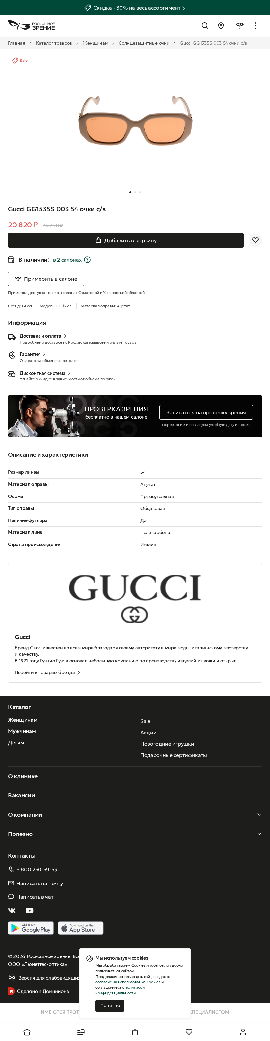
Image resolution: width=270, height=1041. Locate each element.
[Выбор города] (221, 25)
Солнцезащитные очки (144, 43)
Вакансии (21, 795)
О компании (25, 814)
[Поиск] (205, 25)
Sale (145, 721)
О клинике (23, 776)
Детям (16, 742)
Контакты (21, 855)
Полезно (20, 833)
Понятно (110, 1005)
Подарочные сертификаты (173, 755)
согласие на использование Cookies (127, 982)
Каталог (19, 707)
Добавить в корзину (130, 240)
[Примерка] (239, 25)
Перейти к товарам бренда (45, 672)
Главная (16, 43)
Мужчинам (22, 731)
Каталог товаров (54, 43)
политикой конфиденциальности (119, 990)
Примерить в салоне (50, 279)
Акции (148, 732)
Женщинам (95, 43)
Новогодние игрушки (167, 743)
